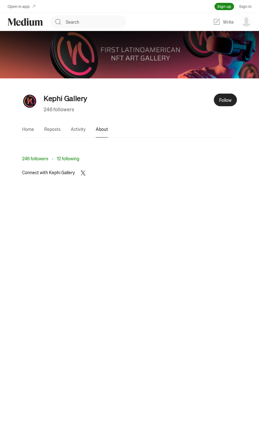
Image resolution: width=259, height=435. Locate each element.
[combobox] (96, 21)
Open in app (19, 6)
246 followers (59, 109)
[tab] (28, 129)
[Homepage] (25, 22)
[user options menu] (246, 21)
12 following (68, 158)
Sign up (224, 6)
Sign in (245, 6)
